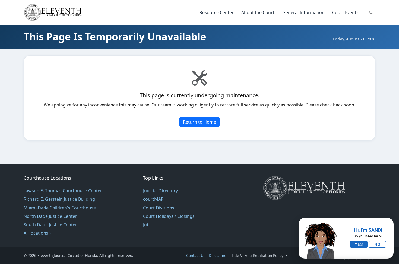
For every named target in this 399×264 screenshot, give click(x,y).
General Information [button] (303, 12)
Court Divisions (158, 208)
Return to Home (199, 122)
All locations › (37, 233)
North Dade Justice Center (50, 216)
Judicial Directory (160, 191)
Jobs (147, 225)
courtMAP (153, 199)
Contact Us (195, 255)
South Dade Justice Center (50, 225)
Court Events (345, 12)
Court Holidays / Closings (169, 216)
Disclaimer (218, 255)
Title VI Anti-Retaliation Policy (257, 255)
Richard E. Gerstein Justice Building (59, 199)
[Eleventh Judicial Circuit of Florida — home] (54, 12)
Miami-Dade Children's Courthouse (60, 208)
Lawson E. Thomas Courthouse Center (63, 191)
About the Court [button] (257, 12)
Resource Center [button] (216, 12)
